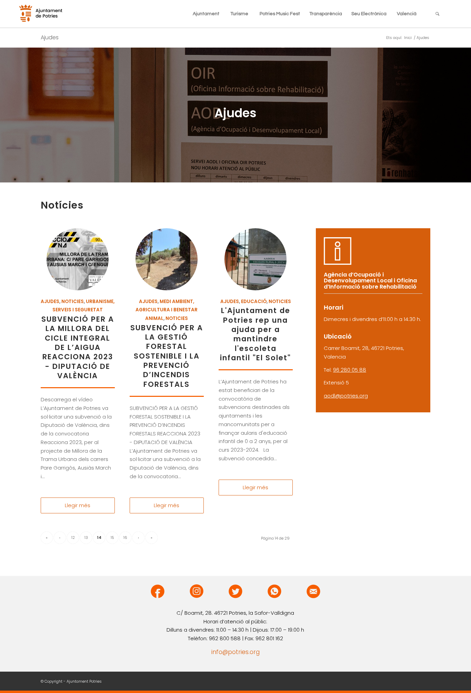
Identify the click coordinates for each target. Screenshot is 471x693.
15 (112, 537)
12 (73, 537)
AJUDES (50, 301)
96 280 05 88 (349, 369)
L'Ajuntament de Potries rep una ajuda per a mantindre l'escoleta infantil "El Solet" (255, 333)
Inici (408, 37)
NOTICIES (72, 301)
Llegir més (77, 505)
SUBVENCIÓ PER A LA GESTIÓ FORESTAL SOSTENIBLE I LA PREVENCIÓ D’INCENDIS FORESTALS (166, 356)
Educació (254, 301)
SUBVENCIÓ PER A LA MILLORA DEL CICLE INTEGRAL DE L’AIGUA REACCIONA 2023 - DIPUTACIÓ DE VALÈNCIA (77, 347)
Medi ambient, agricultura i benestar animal (167, 310)
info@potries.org (235, 652)
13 (86, 537)
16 (125, 537)
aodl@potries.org (346, 395)
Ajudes (50, 37)
